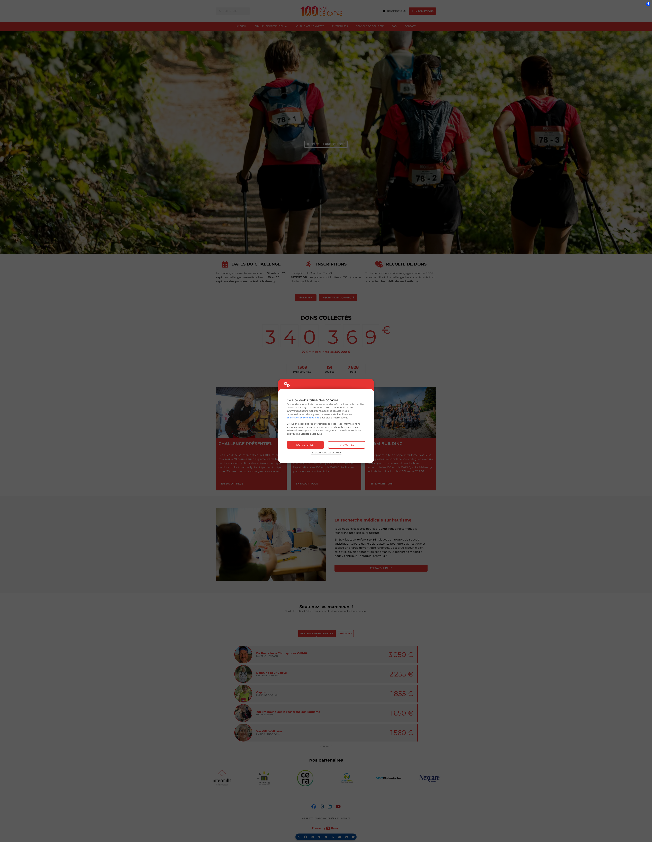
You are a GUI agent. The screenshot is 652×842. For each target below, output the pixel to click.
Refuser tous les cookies (326, 453)
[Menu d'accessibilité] (648, 4)
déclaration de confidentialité (303, 417)
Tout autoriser (305, 444)
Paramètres (346, 444)
